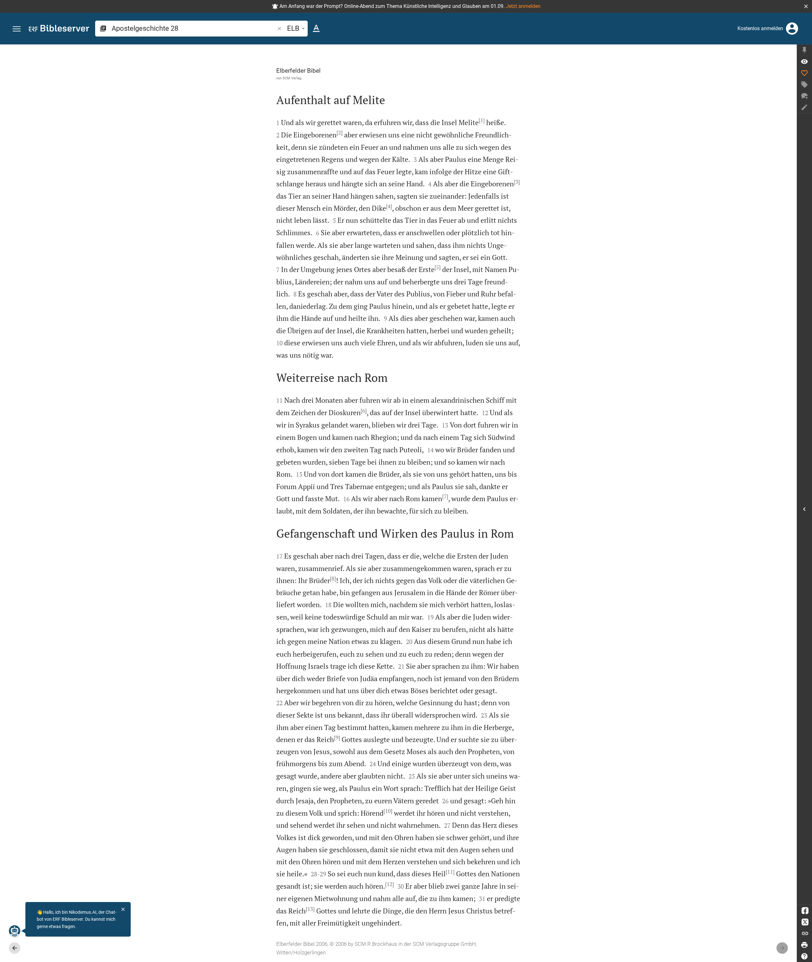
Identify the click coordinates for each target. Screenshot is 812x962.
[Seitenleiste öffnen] (804, 509)
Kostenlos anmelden (760, 28)
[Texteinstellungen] (316, 28)
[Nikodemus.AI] (14, 931)
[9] (337, 737)
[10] (387, 810)
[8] (333, 578)
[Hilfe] (804, 956)
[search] (194, 28)
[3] (517, 181)
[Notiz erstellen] (804, 107)
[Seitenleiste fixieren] (804, 50)
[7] (445, 496)
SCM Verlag (292, 78)
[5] (438, 267)
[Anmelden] (792, 28)
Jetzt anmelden (523, 6)
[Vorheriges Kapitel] (14, 948)
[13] (310, 909)
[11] (450, 871)
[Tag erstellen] (804, 84)
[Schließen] (123, 909)
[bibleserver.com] (59, 29)
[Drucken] (804, 945)
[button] (806, 6)
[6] (364, 410)
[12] (389, 884)
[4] (389, 206)
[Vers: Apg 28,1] (804, 61)
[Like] (804, 73)
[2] (340, 132)
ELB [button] (293, 28)
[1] (482, 120)
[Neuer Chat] (804, 96)
